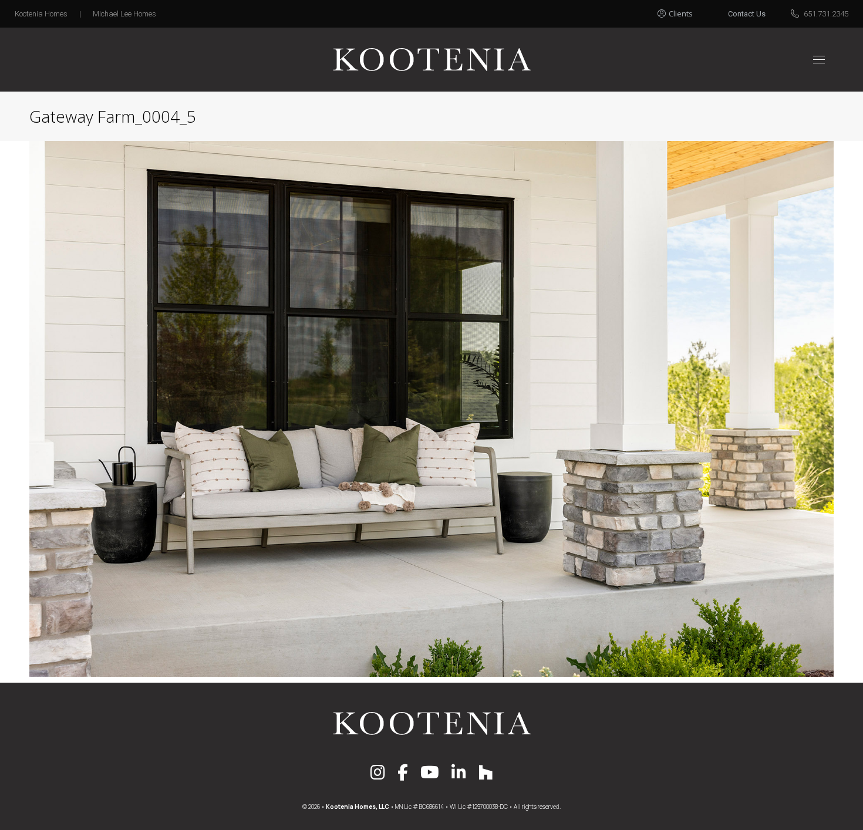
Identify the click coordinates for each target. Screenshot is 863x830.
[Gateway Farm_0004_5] (431, 409)
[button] (688, 10)
